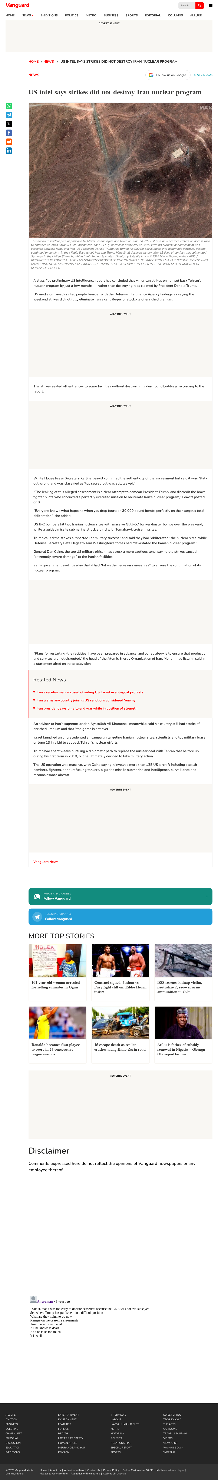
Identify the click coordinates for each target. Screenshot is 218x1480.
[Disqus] (120, 1238)
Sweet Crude (172, 1415)
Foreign (63, 1429)
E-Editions (13, 1452)
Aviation (11, 1419)
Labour (116, 1419)
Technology (172, 1419)
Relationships (120, 1443)
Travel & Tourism (175, 1433)
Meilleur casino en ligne (170, 1470)
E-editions (49, 15)
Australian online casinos (85, 1473)
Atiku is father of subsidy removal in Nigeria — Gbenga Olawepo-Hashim (181, 1048)
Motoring (117, 1433)
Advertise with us (74, 1470)
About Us (55, 1470)
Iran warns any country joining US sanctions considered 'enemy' (86, 700)
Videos (167, 1438)
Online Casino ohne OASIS (138, 1470)
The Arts (169, 1424)
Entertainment (68, 1415)
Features (64, 1424)
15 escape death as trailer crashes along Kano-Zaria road (120, 1046)
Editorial (153, 15)
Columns (175, 15)
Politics (72, 15)
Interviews (118, 1415)
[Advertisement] (120, 343)
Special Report (121, 1447)
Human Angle (67, 1443)
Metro (91, 15)
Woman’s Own (173, 1447)
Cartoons (170, 1429)
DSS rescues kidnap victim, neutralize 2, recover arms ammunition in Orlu (179, 986)
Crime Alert (14, 1433)
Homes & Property (70, 1438)
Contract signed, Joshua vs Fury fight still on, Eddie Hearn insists (120, 986)
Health (63, 1433)
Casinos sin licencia (114, 1473)
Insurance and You (71, 1447)
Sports (132, 15)
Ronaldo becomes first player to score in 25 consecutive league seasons (56, 1048)
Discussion (13, 1443)
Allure (11, 1415)
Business (111, 15)
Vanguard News (17, 5)
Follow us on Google (171, 75)
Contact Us (93, 1470)
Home (10, 15)
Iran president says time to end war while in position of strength (87, 708)
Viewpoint (170, 1443)
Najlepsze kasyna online (53, 1473)
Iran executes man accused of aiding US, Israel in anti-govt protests (90, 692)
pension (63, 1452)
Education (13, 1447)
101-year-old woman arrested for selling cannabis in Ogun (56, 984)
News (26, 15)
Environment (67, 1419)
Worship (169, 1452)
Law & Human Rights (125, 1424)
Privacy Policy (111, 1470)
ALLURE (196, 15)
